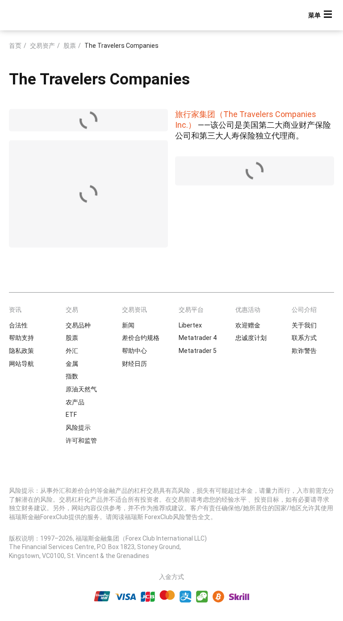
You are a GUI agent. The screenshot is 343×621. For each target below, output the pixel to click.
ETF (71, 414)
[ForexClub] (41, 15)
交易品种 (78, 325)
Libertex (190, 325)
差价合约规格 (140, 337)
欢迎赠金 (247, 325)
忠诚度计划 (251, 337)
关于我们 (304, 325)
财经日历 (134, 363)
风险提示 (78, 427)
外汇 (72, 350)
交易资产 (42, 45)
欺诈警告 (304, 350)
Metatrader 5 (198, 350)
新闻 (128, 325)
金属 (72, 363)
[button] (321, 15)
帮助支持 (21, 337)
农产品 (75, 402)
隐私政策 (21, 350)
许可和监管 (81, 440)
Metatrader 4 (198, 337)
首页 (15, 45)
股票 (69, 45)
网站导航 (21, 363)
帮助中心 (134, 350)
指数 (72, 376)
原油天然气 (81, 389)
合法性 (18, 325)
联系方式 (304, 337)
